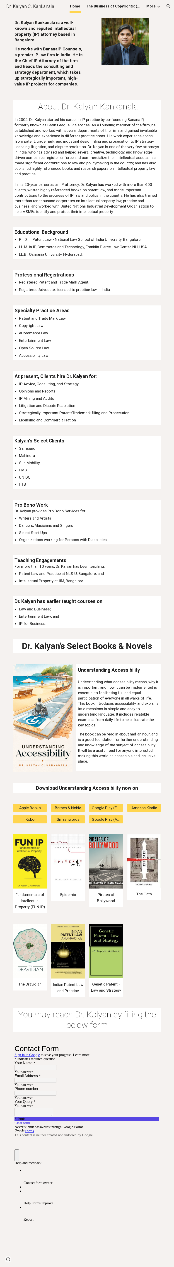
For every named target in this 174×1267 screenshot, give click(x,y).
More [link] (151, 6)
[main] (49, 53)
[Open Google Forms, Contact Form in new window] (153, 1048)
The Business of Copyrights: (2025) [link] (113, 6)
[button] (168, 6)
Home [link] (75, 6)
